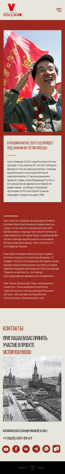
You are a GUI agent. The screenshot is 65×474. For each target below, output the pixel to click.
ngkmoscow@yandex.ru (25, 430)
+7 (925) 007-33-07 (17, 438)
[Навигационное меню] (58, 10)
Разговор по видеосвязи (19, 254)
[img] (6, 449)
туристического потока (18, 290)
